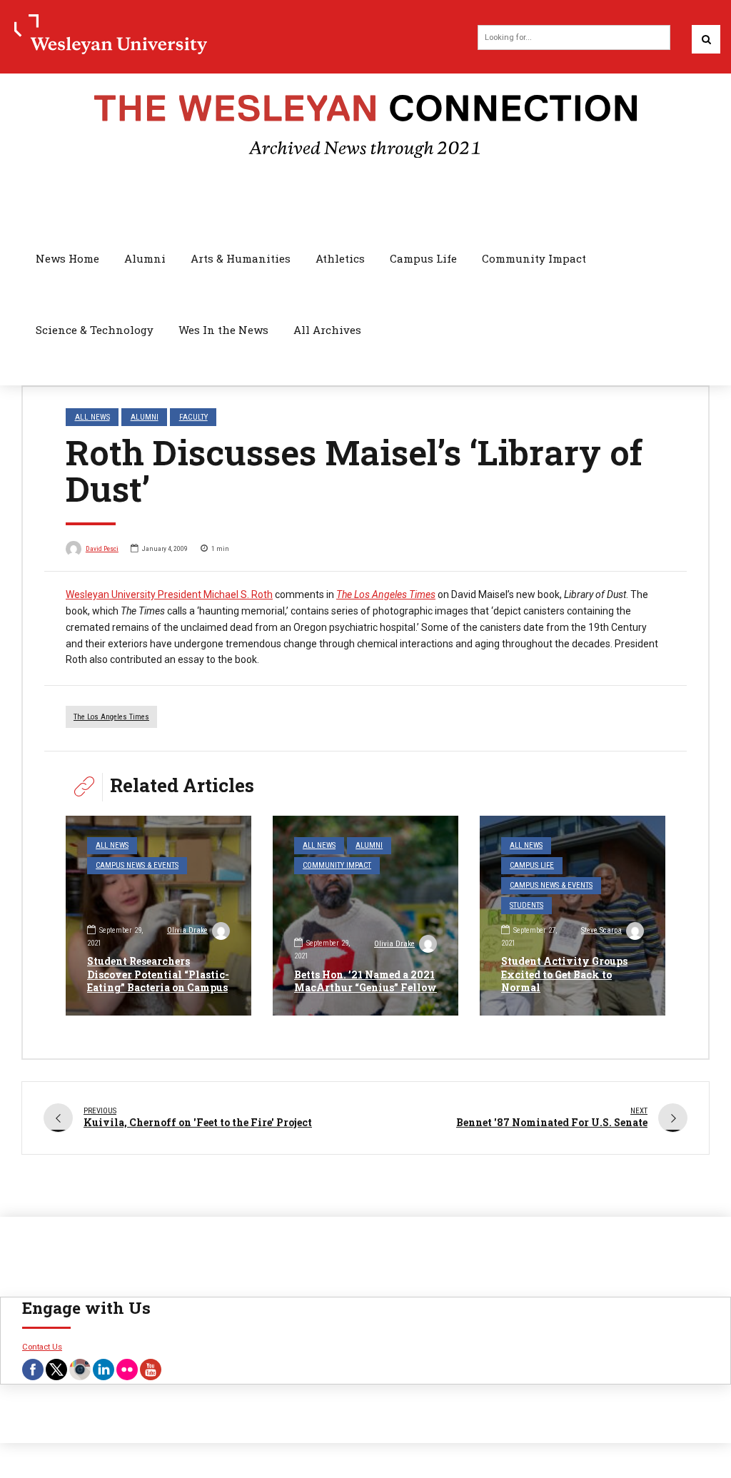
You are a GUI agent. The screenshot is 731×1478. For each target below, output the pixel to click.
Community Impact (534, 258)
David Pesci (102, 548)
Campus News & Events (137, 865)
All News (92, 417)
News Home (67, 258)
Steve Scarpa (601, 930)
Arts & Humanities (241, 258)
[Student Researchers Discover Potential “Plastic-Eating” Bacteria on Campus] (158, 915)
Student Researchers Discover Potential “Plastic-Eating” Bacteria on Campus (158, 973)
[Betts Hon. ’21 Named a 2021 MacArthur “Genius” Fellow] (365, 915)
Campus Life (423, 258)
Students (526, 905)
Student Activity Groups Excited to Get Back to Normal (564, 973)
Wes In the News (223, 330)
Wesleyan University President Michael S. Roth (169, 594)
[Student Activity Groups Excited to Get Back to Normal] (572, 915)
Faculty (193, 417)
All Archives (327, 330)
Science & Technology (94, 330)
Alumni (145, 258)
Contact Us (42, 1347)
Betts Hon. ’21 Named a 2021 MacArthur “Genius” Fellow (365, 981)
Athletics (340, 258)
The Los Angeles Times (111, 717)
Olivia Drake (187, 930)
